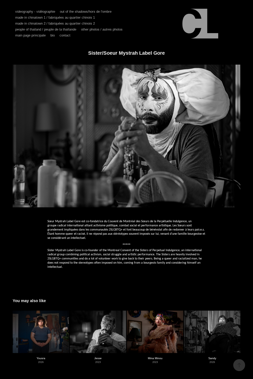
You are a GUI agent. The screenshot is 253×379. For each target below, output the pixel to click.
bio (52, 35)
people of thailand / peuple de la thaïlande (45, 29)
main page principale (30, 35)
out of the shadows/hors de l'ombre (85, 11)
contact (64, 35)
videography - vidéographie (35, 11)
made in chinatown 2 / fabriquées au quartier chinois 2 (55, 23)
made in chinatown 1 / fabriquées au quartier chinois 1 (55, 17)
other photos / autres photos (102, 29)
